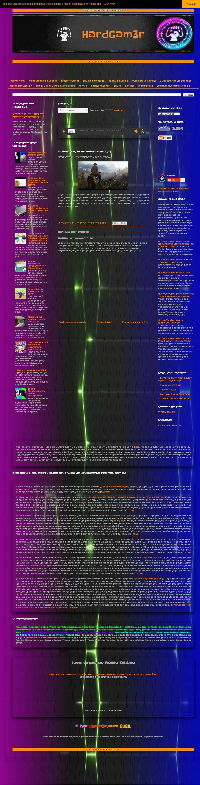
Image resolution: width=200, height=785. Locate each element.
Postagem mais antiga (135, 322)
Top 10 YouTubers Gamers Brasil (55, 86)
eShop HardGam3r (21, 86)
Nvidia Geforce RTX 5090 (149, 578)
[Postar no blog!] (116, 223)
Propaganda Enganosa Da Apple (35, 291)
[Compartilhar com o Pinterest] (125, 223)
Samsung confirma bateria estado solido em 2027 (38, 209)
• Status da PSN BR (169, 385)
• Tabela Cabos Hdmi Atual (174, 398)
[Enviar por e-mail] (113, 223)
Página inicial (17, 81)
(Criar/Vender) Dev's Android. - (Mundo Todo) (175, 261)
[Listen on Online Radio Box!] (142, 131)
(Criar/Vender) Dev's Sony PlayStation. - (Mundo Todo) (174, 339)
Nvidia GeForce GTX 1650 (116, 515)
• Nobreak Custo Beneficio (174, 394)
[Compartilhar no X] (119, 223)
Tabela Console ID (94, 81)
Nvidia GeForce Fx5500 (115, 486)
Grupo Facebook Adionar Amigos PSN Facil (173, 190)
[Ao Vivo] (64, 131)
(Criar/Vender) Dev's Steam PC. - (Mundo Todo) (174, 274)
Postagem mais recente (72, 322)
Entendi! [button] (191, 4)
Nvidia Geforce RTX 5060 (148, 557)
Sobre (117, 86)
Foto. (140, 573)
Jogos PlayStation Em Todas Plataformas (36, 392)
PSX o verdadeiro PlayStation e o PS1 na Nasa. (37, 265)
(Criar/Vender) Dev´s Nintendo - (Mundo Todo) (170, 323)
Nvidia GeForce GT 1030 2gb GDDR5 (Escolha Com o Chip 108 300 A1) (124, 497)
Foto (136, 447)
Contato (129, 86)
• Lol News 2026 (167, 389)
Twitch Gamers (166, 412)
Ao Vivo (83, 86)
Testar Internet (70, 81)
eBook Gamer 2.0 (118, 81)
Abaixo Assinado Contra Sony (37, 153)
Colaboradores (100, 86)
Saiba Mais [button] (109, 4)
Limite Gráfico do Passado (176, 81)
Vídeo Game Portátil (144, 81)
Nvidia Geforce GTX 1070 (130, 539)
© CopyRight (145, 86)
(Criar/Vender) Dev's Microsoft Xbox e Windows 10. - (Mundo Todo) (176, 297)
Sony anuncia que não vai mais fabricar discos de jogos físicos (38, 237)
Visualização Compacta (43, 81)
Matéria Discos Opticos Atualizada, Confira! (28, 115)
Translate (117, 110)
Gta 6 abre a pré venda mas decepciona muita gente (38, 346)
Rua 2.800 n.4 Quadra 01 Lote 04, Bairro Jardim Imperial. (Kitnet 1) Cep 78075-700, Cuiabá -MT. (103, 674)
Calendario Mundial (169, 425)
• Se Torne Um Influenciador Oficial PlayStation (175, 379)
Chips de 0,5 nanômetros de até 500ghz (36, 319)
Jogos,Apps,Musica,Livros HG (173, 86)
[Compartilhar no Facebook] (122, 223)
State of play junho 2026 (31, 370)
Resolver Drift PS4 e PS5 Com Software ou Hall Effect (38, 181)
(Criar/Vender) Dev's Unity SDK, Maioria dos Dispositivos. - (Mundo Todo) (176, 244)
